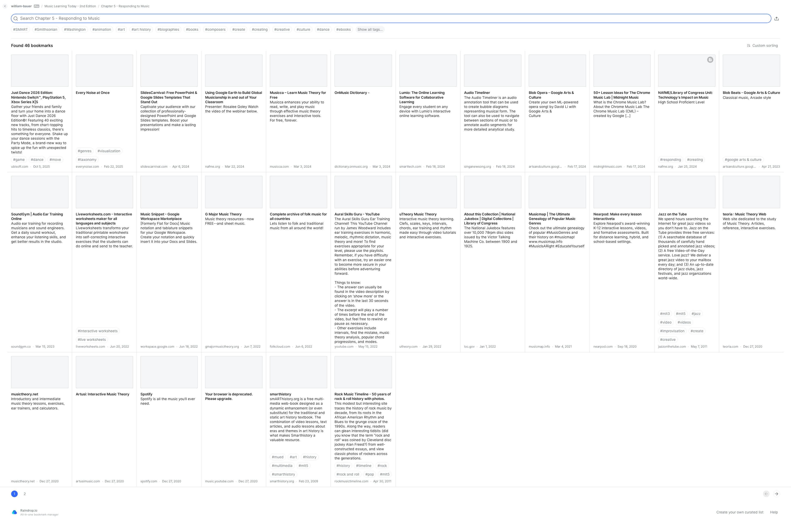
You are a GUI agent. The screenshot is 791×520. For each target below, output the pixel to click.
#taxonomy (87, 160)
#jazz (696, 314)
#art (121, 29)
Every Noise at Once (89, 53)
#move (55, 160)
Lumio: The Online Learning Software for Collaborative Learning (426, 55)
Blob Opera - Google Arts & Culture (554, 53)
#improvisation (672, 331)
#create (238, 29)
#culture (303, 29)
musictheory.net (20, 355)
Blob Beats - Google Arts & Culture (748, 53)
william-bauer (25, 6)
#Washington (75, 29)
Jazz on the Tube (668, 174)
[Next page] (776, 494)
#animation (101, 29)
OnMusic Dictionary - (348, 53)
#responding (670, 160)
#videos (684, 322)
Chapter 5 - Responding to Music (125, 6)
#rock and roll (348, 474)
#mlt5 (681, 314)
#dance (323, 29)
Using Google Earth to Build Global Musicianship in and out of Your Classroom (230, 57)
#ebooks (343, 29)
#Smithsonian (46, 29)
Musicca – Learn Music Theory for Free (298, 53)
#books (192, 29)
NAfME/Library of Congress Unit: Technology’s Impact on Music (681, 55)
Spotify (142, 355)
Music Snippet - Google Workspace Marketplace (166, 176)
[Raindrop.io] (14, 512)
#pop (369, 474)
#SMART (20, 29)
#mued (278, 457)
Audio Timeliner (473, 53)
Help (774, 512)
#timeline (363, 466)
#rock (382, 466)
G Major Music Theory (219, 174)
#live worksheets (92, 340)
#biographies (168, 29)
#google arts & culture (743, 160)
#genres (84, 151)
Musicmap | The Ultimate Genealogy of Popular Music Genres (557, 176)
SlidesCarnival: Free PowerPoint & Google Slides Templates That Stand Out (167, 57)
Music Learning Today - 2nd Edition (70, 6)
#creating (260, 29)
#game (19, 160)
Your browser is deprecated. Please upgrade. (231, 357)
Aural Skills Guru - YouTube (353, 174)
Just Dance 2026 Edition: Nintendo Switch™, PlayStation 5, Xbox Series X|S (36, 57)
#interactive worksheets (98, 331)
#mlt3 (665, 314)
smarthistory (276, 355)
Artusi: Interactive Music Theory (98, 355)
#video (666, 322)
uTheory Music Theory (414, 174)
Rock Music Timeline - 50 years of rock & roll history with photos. (363, 357)
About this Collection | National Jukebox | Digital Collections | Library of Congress (491, 179)
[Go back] (4, 6)
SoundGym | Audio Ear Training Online (39, 174)
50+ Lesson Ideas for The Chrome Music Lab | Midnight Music (618, 55)
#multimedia (282, 466)
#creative (282, 29)
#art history (141, 29)
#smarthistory (283, 474)
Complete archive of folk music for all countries (296, 176)
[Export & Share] (776, 18)
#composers (215, 29)
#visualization (109, 151)
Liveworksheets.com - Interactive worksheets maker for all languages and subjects (101, 179)
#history (309, 457)
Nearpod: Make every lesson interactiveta (613, 176)
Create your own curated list (739, 512)
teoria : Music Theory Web (740, 174)
